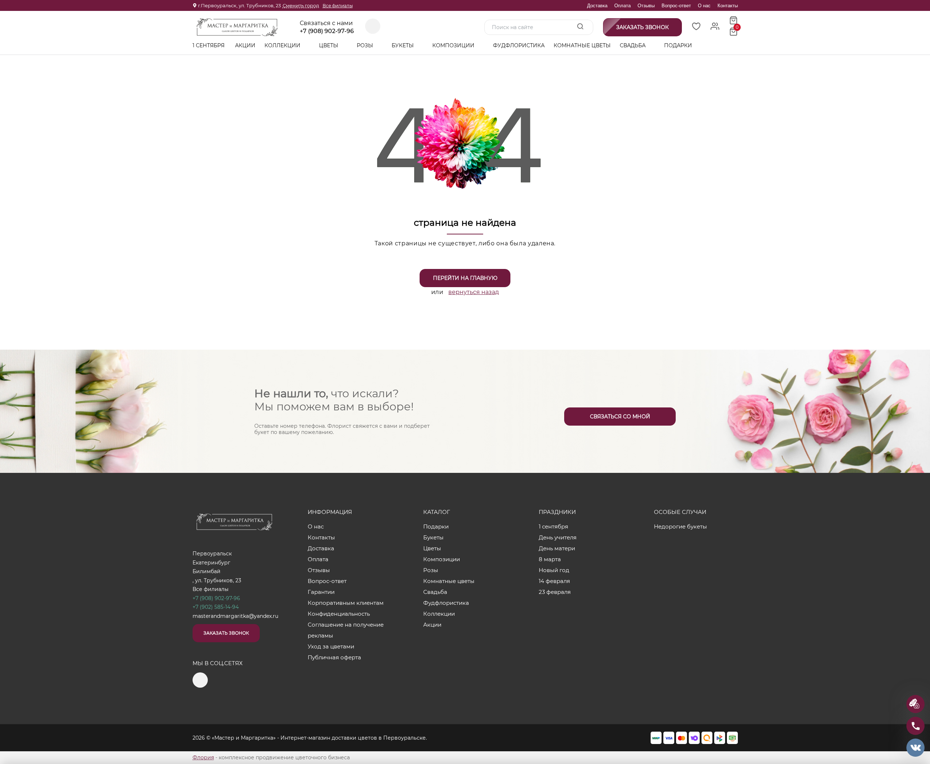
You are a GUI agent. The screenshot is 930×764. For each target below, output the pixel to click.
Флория (203, 757)
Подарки (679, 45)
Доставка (597, 5)
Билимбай (207, 571)
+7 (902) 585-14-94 (216, 607)
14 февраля (554, 581)
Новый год (554, 570)
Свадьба (633, 45)
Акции (245, 45)
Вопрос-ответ (676, 5)
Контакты (727, 5)
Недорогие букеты (680, 526)
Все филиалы (338, 5)
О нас (704, 5)
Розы (366, 45)
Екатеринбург (211, 562)
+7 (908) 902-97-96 (327, 31)
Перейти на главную (465, 278)
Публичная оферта (334, 657)
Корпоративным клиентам (346, 602)
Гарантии (321, 591)
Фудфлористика (519, 45)
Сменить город (301, 5)
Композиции (454, 45)
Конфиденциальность (339, 613)
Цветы (329, 45)
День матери (557, 548)
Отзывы (646, 5)
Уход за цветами (331, 646)
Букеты (403, 45)
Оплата (622, 5)
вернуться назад (473, 292)
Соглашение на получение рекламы (346, 630)
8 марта (550, 559)
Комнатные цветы (582, 45)
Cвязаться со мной (620, 416)
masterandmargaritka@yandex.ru (235, 616)
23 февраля (555, 591)
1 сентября (209, 45)
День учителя (558, 537)
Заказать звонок (226, 633)
